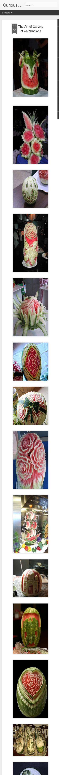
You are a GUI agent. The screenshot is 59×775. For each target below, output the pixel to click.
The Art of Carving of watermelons (30, 28)
